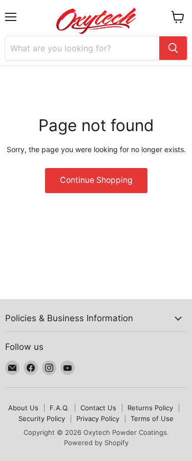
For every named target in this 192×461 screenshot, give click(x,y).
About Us (23, 408)
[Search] (173, 48)
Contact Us (98, 408)
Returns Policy (150, 408)
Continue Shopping (96, 180)
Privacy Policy (97, 418)
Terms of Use (152, 418)
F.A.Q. (59, 408)
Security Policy (41, 418)
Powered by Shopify (96, 442)
